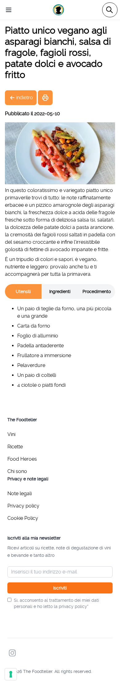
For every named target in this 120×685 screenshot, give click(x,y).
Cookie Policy (22, 518)
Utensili (23, 291)
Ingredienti (59, 291)
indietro (24, 97)
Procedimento (96, 291)
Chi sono (17, 471)
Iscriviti (60, 587)
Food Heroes (22, 459)
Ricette (15, 447)
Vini (11, 434)
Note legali (19, 493)
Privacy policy (23, 506)
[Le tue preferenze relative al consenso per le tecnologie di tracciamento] (11, 674)
